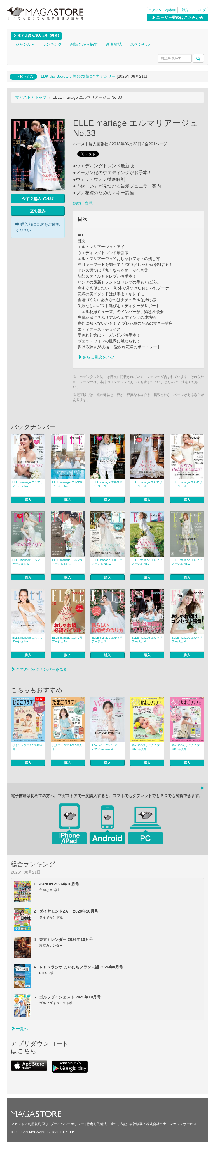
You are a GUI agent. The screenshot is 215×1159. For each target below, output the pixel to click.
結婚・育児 (83, 203)
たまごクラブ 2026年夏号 (67, 747)
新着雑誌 (114, 44)
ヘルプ (201, 10)
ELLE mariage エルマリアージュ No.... (27, 484)
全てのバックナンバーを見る (41, 669)
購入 (28, 500)
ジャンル (23, 44)
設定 (185, 10)
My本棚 (170, 10)
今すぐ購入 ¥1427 (38, 198)
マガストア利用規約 (26, 1124)
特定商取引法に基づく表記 (107, 1124)
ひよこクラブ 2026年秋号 (27, 747)
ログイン (155, 10)
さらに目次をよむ (97, 357)
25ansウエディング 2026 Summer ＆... (104, 747)
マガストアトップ (30, 97)
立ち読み (38, 211)
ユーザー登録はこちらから (179, 17)
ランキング (52, 44)
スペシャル (140, 44)
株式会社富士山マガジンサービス (171, 1124)
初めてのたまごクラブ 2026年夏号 (186, 747)
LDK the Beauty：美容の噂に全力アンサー (78, 76)
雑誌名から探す (84, 44)
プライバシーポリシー (67, 1124)
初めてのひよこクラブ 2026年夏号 (146, 747)
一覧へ (21, 1028)
